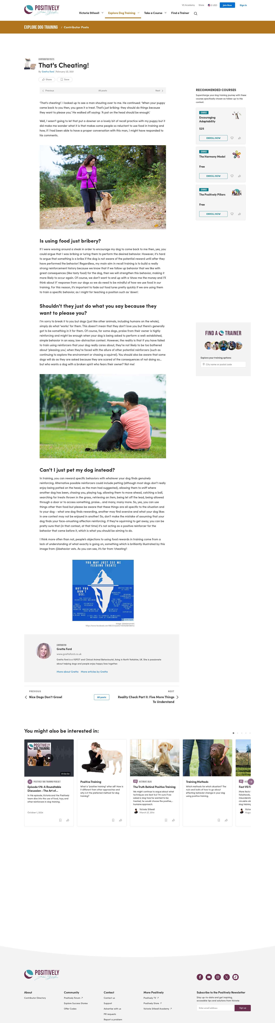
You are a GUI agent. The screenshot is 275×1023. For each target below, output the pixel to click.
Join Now (227, 5)
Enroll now (213, 137)
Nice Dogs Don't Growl (45, 697)
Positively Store (151, 1003)
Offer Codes (70, 1008)
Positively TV (150, 997)
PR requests (110, 1014)
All (101, 697)
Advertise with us (112, 1008)
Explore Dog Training (121, 13)
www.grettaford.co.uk (69, 654)
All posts (103, 90)
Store (201, 5)
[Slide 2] (237, 733)
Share (49, 79)
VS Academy (188, 5)
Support (108, 1003)
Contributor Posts (76, 27)
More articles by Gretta (94, 671)
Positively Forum (72, 997)
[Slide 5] (250, 733)
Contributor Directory (35, 997)
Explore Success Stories (76, 1003)
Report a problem (113, 1019)
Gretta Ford (48, 71)
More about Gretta (67, 671)
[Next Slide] (251, 782)
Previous (49, 90)
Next (157, 90)
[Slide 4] (246, 733)
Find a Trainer (180, 13)
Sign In (243, 5)
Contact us (109, 997)
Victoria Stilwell (89, 13)
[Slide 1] (233, 733)
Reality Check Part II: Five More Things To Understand (146, 699)
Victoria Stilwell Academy (156, 1008)
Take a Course (153, 13)
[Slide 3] (242, 733)
